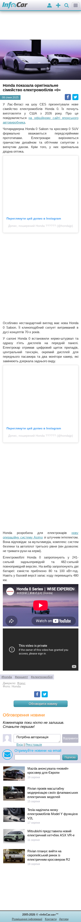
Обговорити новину (43, 703)
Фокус (21, 683)
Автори (63, 919)
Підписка (70, 757)
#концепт (21, 677)
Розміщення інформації (27, 919)
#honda (7, 677)
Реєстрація (33, 744)
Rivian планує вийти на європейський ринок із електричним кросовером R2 (48, 855)
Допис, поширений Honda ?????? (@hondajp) (40, 225)
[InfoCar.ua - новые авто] (15, 5)
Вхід (19, 744)
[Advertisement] (40, 277)
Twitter (75, 97)
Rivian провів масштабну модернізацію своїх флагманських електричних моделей (52, 793)
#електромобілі (41, 677)
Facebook (68, 97)
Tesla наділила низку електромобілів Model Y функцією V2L (52, 814)
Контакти (51, 919)
